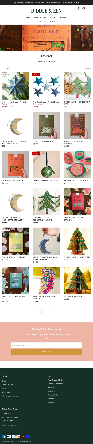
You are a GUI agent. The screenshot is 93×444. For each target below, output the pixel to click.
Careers (51, 402)
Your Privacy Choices (56, 380)
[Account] (78, 8)
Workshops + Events (46, 21)
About (52, 18)
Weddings (63, 18)
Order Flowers (40, 18)
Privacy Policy (53, 395)
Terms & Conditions (55, 384)
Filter (8, 69)
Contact (51, 399)
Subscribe (77, 435)
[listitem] (46, 2)
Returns (51, 387)
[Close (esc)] (86, 422)
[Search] (88, 8)
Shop (28, 18)
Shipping (51, 391)
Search (51, 376)
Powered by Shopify (8, 441)
